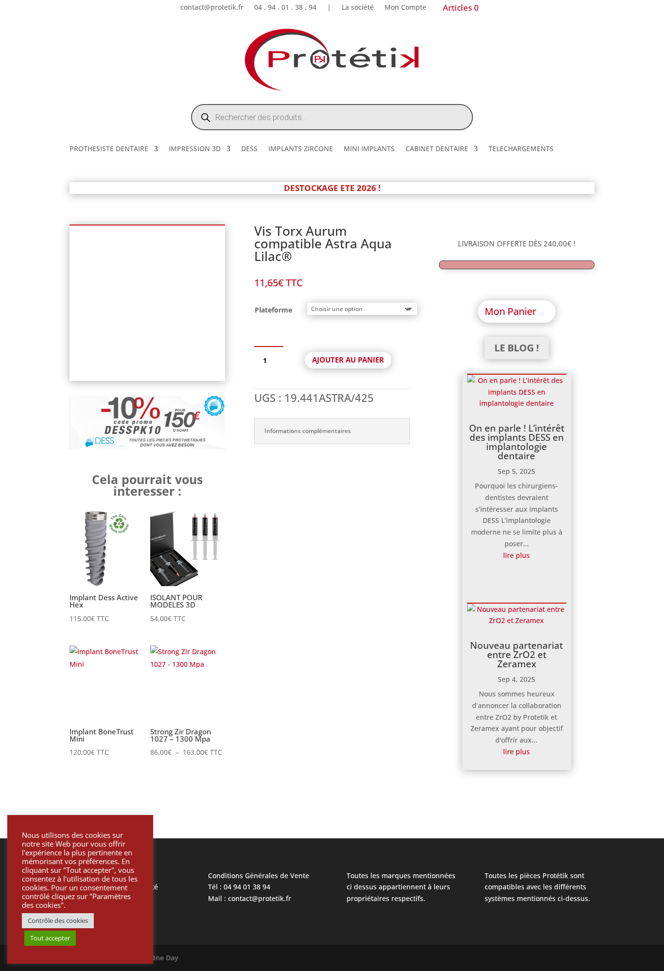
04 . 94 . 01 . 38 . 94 (285, 8)
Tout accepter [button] (50, 938)
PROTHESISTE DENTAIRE (109, 149)
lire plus (516, 555)
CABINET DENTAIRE (436, 149)
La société (358, 8)
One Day (164, 957)
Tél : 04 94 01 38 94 (239, 886)
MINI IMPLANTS (369, 149)
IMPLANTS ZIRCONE (300, 149)
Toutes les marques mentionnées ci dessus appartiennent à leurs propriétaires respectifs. (401, 887)
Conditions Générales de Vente (258, 875)
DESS (249, 149)
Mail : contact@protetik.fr (249, 898)
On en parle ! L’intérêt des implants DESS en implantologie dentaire (516, 442)
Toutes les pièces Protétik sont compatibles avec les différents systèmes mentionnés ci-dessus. (537, 887)
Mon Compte (405, 8)
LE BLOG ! (516, 347)
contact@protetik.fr (212, 8)
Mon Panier (510, 311)
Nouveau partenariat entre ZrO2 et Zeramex (516, 654)
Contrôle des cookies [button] (58, 920)
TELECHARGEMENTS (521, 149)
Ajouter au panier (348, 359)
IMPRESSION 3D (195, 149)
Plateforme (273, 309)
